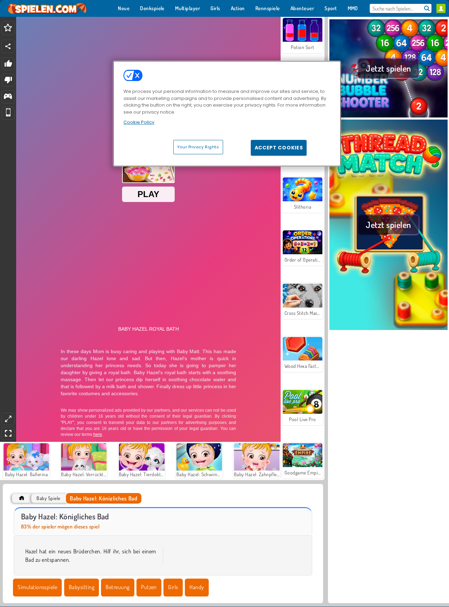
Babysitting (81, 587)
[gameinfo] (7, 97)
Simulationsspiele (37, 587)
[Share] (8, 46)
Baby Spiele (48, 498)
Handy (196, 587)
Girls (173, 587)
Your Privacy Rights (198, 147)
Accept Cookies (279, 147)
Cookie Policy (138, 122)
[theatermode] (8, 419)
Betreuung (117, 587)
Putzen (149, 587)
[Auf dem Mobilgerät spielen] (8, 113)
